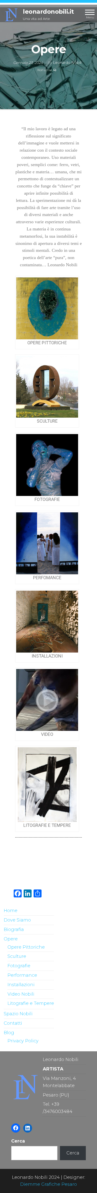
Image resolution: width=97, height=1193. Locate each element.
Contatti (13, 1023)
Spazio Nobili (18, 1013)
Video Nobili (20, 994)
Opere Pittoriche (26, 947)
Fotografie (18, 966)
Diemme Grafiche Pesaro (48, 1184)
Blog (9, 1032)
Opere (11, 939)
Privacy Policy (23, 1041)
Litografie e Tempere (30, 1003)
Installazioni (21, 984)
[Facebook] (15, 1127)
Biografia (14, 929)
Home (10, 910)
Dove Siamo (17, 920)
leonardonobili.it (48, 11)
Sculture (16, 956)
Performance (22, 975)
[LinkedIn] (27, 1128)
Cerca (18, 1141)
